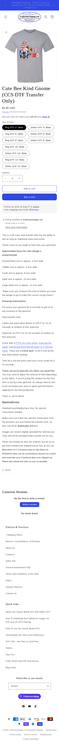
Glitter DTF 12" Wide (16, 166)
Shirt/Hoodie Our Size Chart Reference (25, 635)
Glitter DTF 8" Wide (41, 140)
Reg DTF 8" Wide (14, 140)
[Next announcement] (54, 5)
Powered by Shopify (35, 730)
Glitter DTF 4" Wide (41, 127)
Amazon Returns (14, 587)
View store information (16, 227)
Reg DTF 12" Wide (14, 160)
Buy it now (29, 197)
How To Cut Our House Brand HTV (23, 628)
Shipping (5, 112)
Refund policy (51, 730)
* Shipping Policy (14, 535)
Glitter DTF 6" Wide (41, 134)
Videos (9, 648)
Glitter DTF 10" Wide (16, 153)
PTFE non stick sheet (27, 343)
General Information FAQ (18, 567)
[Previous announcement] (5, 5)
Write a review (29, 504)
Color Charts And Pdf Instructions (22, 661)
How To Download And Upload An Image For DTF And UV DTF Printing (27, 620)
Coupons (10, 554)
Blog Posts (11, 667)
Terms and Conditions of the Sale (22, 574)
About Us (10, 548)
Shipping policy (46, 734)
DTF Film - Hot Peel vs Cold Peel (22, 641)
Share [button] (8, 470)
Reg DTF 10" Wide (14, 147)
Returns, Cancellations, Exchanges (23, 541)
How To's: (10, 654)
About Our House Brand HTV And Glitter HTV (28, 612)
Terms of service (30, 734)
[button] (6, 17)
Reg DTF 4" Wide (14, 127)
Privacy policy (15, 734)
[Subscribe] (47, 686)
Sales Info (11, 561)
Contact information (31, 739)
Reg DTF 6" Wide (14, 134)
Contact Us (11, 593)
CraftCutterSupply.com (18, 730)
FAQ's (9, 580)
